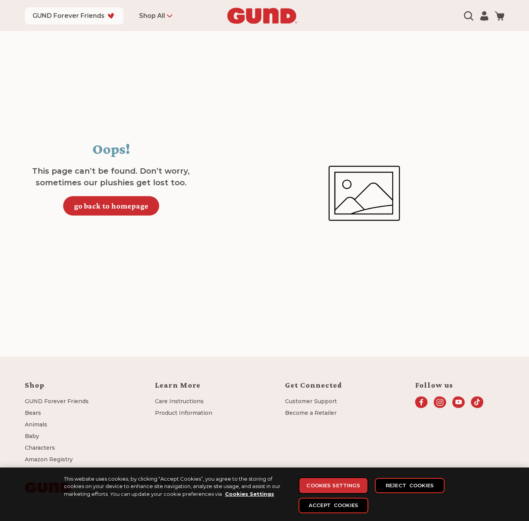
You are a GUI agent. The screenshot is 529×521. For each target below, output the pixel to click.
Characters (40, 447)
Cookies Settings (249, 494)
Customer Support (311, 401)
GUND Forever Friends (69, 15)
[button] (468, 16)
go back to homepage (111, 206)
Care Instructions (179, 401)
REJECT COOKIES (410, 485)
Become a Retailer (311, 412)
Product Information (183, 412)
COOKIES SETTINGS (333, 485)
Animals (36, 424)
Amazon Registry (49, 459)
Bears (33, 412)
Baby (32, 436)
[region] (264, 494)
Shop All (152, 15)
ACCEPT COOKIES (333, 505)
